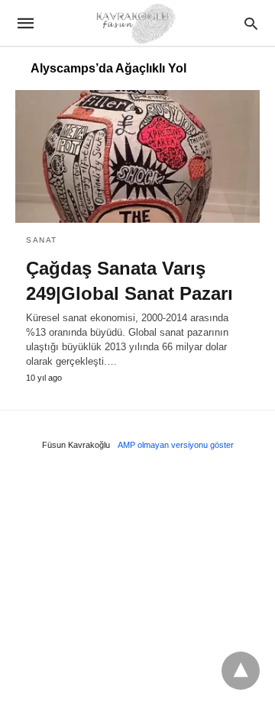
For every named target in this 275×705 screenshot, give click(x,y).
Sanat (41, 240)
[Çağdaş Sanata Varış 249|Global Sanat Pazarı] (137, 156)
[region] (137, 582)
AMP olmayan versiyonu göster (176, 444)
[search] (251, 23)
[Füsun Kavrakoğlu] (136, 22)
